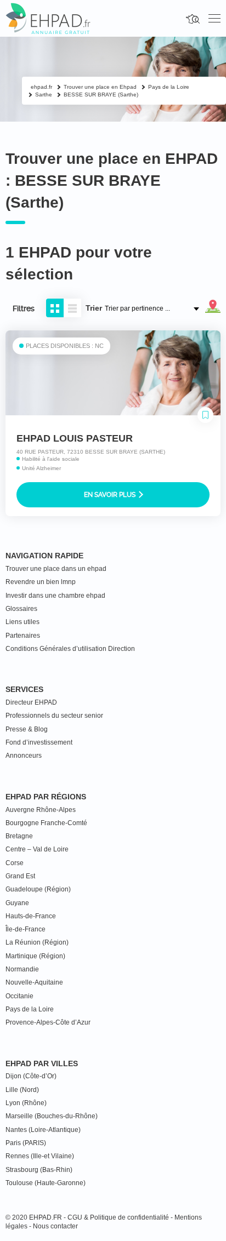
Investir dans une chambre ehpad (55, 595)
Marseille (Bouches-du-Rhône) (51, 1116)
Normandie (22, 969)
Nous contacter (55, 1226)
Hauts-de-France (30, 916)
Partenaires (22, 635)
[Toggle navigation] (214, 18)
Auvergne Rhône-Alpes (40, 810)
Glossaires (21, 609)
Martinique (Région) (35, 956)
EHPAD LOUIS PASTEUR (74, 438)
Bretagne (19, 836)
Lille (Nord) (22, 1090)
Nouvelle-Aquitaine (34, 982)
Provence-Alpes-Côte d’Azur (48, 1022)
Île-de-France (25, 929)
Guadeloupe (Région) (38, 889)
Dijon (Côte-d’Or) (30, 1076)
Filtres (24, 308)
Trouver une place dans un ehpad (55, 569)
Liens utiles (22, 622)
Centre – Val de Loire (37, 849)
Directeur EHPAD (31, 702)
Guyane (17, 903)
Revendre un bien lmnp (40, 582)
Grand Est (20, 876)
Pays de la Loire (29, 1009)
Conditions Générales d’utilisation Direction (70, 649)
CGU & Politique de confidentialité (118, 1217)
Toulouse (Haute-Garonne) (45, 1183)
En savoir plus (110, 495)
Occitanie (19, 996)
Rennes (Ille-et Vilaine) (39, 1156)
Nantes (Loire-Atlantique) (43, 1130)
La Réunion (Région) (37, 942)
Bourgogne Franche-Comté (46, 823)
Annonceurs (23, 755)
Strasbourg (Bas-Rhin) (38, 1170)
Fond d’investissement (38, 742)
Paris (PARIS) (25, 1143)
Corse (14, 863)
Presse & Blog (26, 729)
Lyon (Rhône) (26, 1103)
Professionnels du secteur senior (54, 715)
